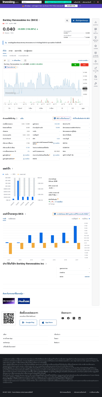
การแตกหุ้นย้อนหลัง (23, 55)
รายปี (4, 218)
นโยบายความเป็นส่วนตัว (80, 392)
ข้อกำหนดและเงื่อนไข (65, 392)
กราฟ (10, 51)
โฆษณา (56, 338)
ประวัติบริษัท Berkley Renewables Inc (23, 263)
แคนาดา (87, 276)
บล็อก (4, 334)
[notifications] (94, 2)
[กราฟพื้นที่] (8, 60)
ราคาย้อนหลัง (12, 55)
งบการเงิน (18, 51)
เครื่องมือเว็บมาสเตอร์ (9, 346)
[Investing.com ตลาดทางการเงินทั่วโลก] (11, 2)
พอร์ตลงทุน (6, 342)
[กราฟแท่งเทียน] (5, 60)
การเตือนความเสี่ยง (94, 392)
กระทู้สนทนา (28, 51)
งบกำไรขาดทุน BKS (13, 213)
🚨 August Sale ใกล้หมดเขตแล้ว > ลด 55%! (58, 2)
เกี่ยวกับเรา (57, 334)
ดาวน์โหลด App (7, 338)
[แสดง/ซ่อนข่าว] (25, 60)
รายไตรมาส (11, 218)
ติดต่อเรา (56, 342)
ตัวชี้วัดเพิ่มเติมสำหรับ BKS (81, 118)
